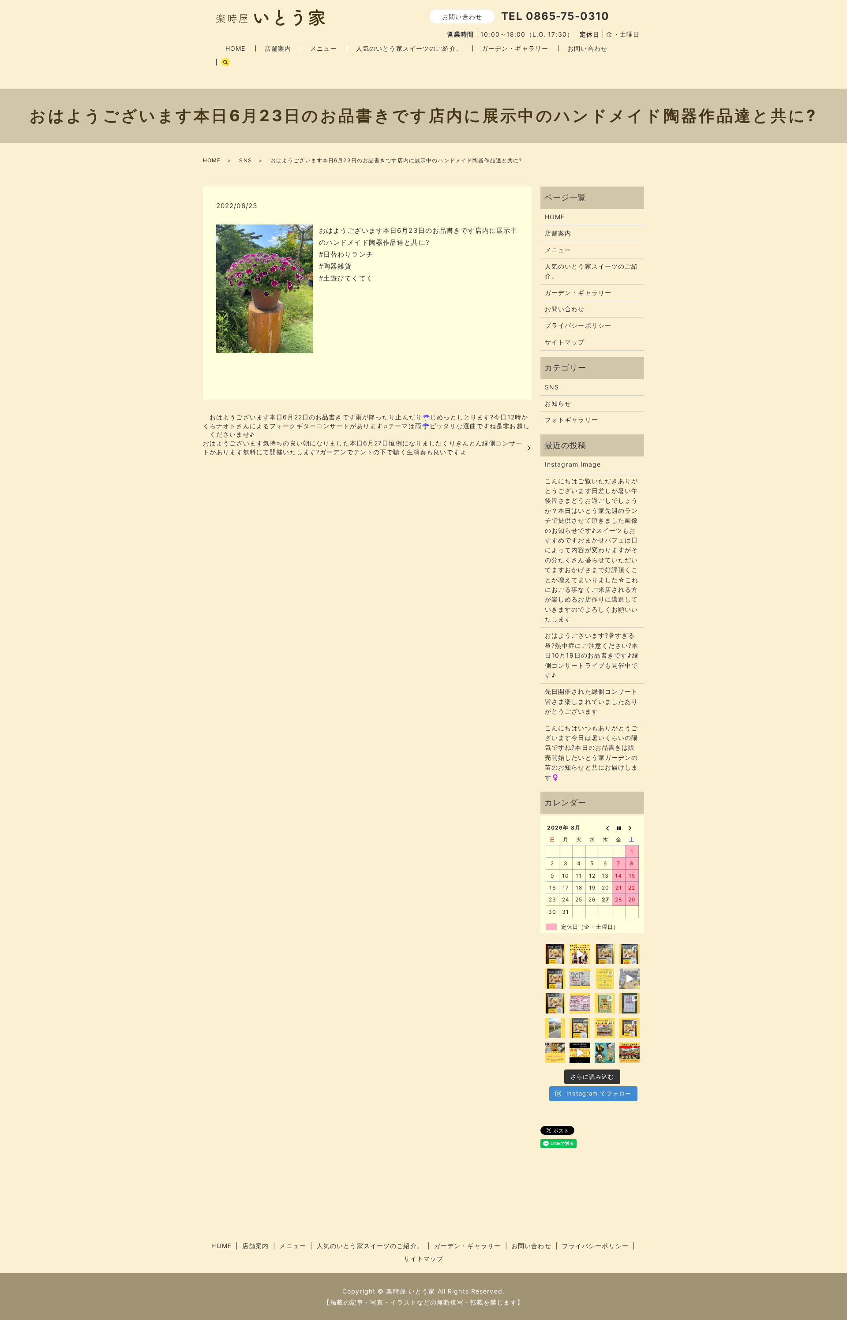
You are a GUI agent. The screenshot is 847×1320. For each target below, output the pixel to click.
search (225, 62)
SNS (245, 160)
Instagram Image (573, 464)
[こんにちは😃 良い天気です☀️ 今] (555, 1028)
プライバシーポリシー (578, 325)
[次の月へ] (632, 828)
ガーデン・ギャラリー (515, 48)
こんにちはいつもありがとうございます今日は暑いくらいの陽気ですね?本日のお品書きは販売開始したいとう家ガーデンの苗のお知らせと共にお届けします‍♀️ (591, 752)
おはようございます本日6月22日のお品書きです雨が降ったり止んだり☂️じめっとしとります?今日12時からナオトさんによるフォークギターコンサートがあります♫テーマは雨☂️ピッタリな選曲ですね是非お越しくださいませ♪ (370, 425)
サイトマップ (565, 342)
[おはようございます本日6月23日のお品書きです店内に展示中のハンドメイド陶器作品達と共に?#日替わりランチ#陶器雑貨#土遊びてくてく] (264, 288)
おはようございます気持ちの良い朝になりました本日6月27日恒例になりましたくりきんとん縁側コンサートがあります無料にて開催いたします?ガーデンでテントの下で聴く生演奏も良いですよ (362, 447)
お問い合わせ (587, 48)
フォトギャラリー (571, 419)
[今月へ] (619, 828)
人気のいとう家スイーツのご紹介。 (409, 48)
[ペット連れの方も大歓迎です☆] (605, 1053)
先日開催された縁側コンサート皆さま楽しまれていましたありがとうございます (591, 701)
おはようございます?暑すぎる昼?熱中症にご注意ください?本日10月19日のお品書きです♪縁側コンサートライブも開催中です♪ (592, 655)
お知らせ (558, 403)
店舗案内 (278, 48)
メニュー (323, 48)
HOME (235, 48)
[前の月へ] (605, 828)
